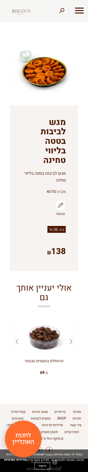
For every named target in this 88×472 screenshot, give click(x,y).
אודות (77, 411)
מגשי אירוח (40, 411)
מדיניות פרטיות (52, 425)
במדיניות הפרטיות (16, 460)
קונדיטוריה (18, 411)
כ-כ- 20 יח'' (56, 229)
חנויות (77, 418)
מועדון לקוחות (41, 418)
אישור (42, 466)
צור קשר (76, 425)
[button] (76, 10)
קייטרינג (60, 411)
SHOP (61, 418)
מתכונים (17, 418)
